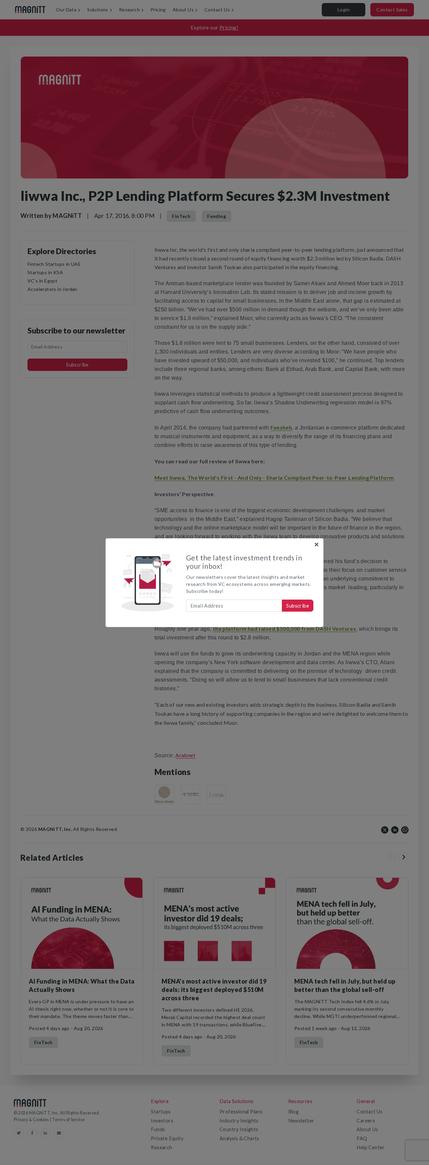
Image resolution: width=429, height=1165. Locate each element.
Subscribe (297, 606)
